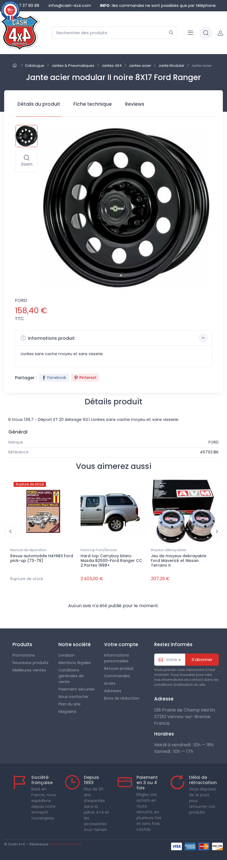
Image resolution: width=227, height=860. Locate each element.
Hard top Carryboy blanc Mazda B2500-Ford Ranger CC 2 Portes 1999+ (111, 560)
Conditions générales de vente (71, 675)
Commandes (117, 676)
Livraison (66, 655)
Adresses (112, 691)
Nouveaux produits (30, 662)
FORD (21, 300)
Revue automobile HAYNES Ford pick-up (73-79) (41, 558)
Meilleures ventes (29, 670)
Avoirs (109, 683)
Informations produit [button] (51, 338)
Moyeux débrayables (168, 550)
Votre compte (121, 644)
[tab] (39, 106)
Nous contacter (73, 696)
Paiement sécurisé (76, 689)
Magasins (67, 711)
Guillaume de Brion (65, 844)
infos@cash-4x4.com (70, 5)
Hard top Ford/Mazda (99, 550)
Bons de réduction (121, 698)
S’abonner (202, 659)
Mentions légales (74, 662)
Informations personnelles (116, 658)
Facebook (56, 377)
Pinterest (88, 377)
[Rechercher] (171, 32)
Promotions (23, 655)
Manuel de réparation (28, 550)
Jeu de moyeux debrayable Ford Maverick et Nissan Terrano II (178, 560)
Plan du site (69, 704)
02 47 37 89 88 (24, 5)
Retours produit (119, 668)
